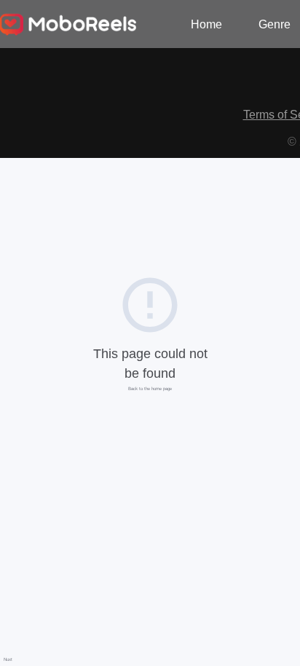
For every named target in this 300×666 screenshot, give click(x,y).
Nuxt (8, 659)
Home (206, 24)
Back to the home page (150, 388)
